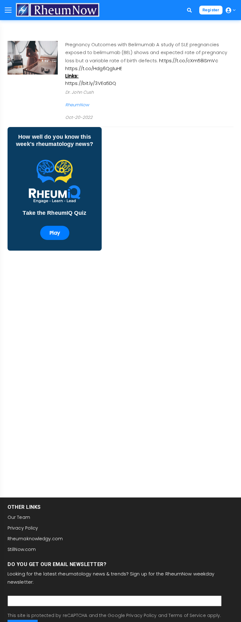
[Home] (57, 10)
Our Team (19, 517)
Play (55, 232)
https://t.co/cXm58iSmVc (188, 61)
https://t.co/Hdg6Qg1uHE (93, 68)
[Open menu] (8, 10)
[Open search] (189, 10)
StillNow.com (22, 549)
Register (210, 10)
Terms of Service (187, 615)
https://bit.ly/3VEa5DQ (90, 83)
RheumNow (77, 105)
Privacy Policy (23, 528)
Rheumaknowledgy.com (35, 539)
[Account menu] (230, 10)
